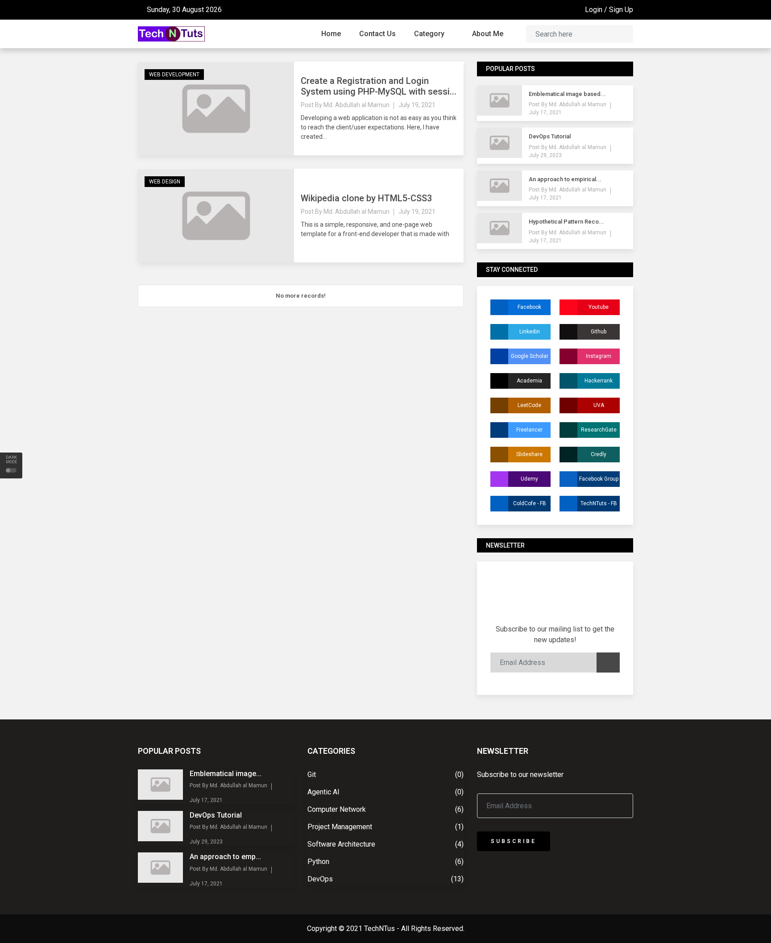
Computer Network (336, 809)
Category (430, 33)
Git (311, 774)
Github (598, 331)
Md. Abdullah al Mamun (356, 104)
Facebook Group (598, 479)
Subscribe (513, 841)
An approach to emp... (225, 856)
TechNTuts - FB (598, 503)
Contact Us (377, 33)
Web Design (164, 182)
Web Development (174, 74)
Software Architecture (341, 844)
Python (318, 861)
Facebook (529, 307)
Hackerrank (598, 381)
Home (331, 33)
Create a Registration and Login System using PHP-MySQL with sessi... (378, 86)
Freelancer (529, 430)
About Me (487, 33)
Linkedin (529, 331)
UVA (598, 405)
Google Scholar (529, 356)
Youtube (599, 307)
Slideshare (529, 454)
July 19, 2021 (416, 104)
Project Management (339, 827)
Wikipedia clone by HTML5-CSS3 (366, 198)
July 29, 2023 (545, 155)
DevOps (320, 879)
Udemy (529, 479)
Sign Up (621, 9)
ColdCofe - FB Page (529, 505)
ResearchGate (599, 430)
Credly (598, 454)
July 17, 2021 (545, 112)
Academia (529, 381)
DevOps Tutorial (216, 815)
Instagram (598, 356)
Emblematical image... (225, 773)
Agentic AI (323, 792)
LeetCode (529, 405)
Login (593, 9)
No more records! (301, 295)
